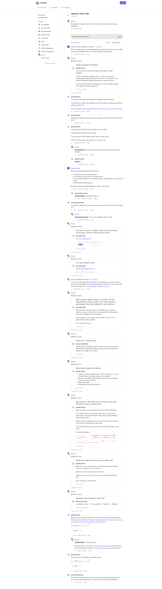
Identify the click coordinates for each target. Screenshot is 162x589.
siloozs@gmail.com (85, 238)
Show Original (90, 272)
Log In (120, 36)
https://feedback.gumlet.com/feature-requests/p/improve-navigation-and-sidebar (96, 108)
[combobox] (117, 42)
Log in (123, 3)
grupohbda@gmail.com (87, 268)
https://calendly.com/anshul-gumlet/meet (108, 548)
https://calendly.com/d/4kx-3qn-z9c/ (98, 286)
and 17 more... (45, 58)
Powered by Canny (50, 63)
